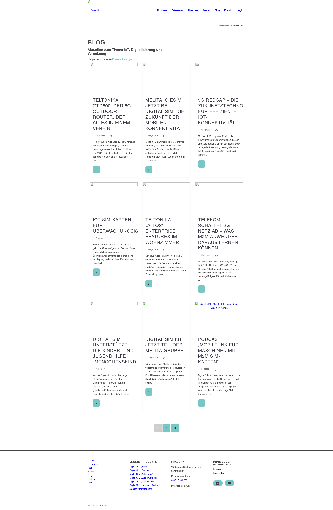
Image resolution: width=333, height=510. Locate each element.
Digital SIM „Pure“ (138, 466)
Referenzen (93, 464)
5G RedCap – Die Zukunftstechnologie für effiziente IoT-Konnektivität (228, 110)
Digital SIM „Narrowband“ (141, 481)
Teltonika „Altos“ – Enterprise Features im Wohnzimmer (162, 230)
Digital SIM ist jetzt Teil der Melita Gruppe (164, 344)
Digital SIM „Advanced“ (141, 473)
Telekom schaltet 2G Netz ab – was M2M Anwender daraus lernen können (218, 233)
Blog (90, 475)
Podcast (205, 368)
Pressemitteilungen (122, 59)
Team (90, 467)
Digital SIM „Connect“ (140, 470)
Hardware (100, 135)
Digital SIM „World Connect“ (143, 477)
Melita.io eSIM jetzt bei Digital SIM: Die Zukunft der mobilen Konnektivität (164, 113)
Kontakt (91, 471)
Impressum (218, 469)
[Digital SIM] (94, 10)
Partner (91, 479)
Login (90, 482)
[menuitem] (162, 10)
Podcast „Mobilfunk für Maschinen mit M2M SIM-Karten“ (218, 350)
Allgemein (153, 135)
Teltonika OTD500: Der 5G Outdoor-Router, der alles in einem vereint (112, 113)
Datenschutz (219, 473)
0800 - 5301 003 (179, 480)
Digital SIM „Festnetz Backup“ (144, 485)
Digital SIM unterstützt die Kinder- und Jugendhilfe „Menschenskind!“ (116, 350)
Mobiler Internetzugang (140, 488)
